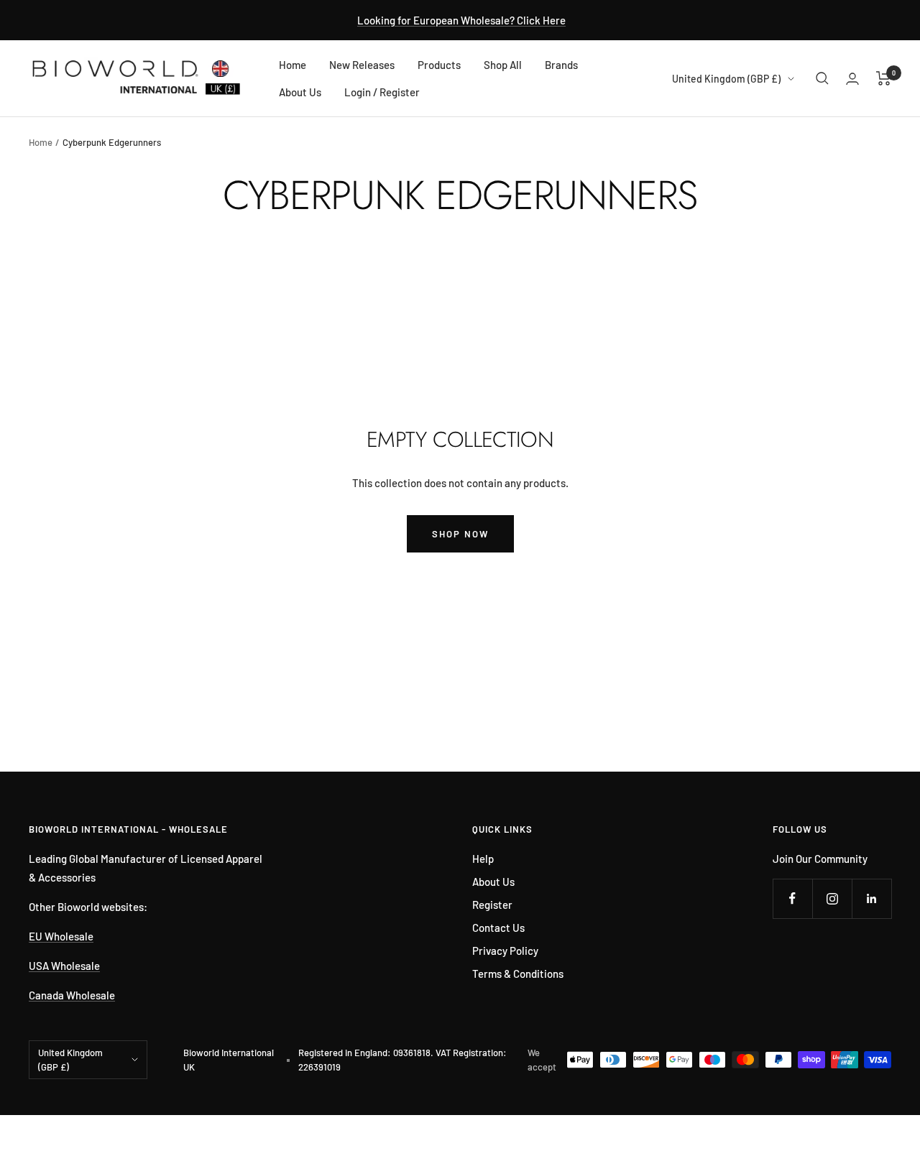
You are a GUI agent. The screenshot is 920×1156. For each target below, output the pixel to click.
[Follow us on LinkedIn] (871, 898)
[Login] (852, 79)
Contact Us (498, 927)
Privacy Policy (505, 950)
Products (439, 64)
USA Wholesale (64, 965)
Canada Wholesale (72, 995)
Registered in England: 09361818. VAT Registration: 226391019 (402, 1060)
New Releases (362, 64)
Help (483, 858)
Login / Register (382, 91)
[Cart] (883, 78)
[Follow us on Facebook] (792, 898)
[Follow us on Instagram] (832, 898)
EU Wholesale (61, 936)
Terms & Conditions (518, 973)
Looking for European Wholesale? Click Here (461, 20)
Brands (561, 64)
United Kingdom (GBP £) (726, 79)
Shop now (460, 534)
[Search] (822, 78)
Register (492, 904)
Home (292, 64)
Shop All (503, 64)
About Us (300, 91)
